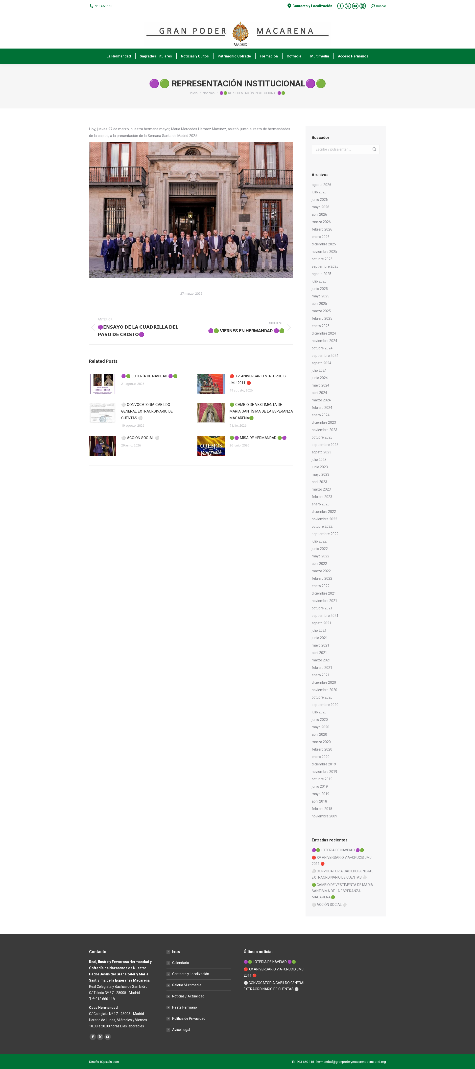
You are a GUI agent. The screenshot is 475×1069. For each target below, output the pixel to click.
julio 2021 (319, 630)
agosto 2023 (321, 452)
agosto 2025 (321, 274)
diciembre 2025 (324, 244)
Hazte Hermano (184, 1007)
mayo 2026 (320, 207)
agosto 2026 (321, 185)
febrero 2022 (322, 578)
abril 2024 (319, 393)
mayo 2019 (320, 794)
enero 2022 (321, 586)
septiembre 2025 (325, 266)
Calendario (180, 963)
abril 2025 (319, 304)
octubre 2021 (322, 608)
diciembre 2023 (324, 422)
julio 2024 (319, 370)
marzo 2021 (321, 660)
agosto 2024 (321, 363)
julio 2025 (319, 281)
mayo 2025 (320, 296)
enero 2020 (321, 757)
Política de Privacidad (188, 1018)
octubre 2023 (322, 437)
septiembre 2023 (325, 445)
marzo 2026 (321, 222)
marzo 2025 (321, 311)
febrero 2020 (322, 749)
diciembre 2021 (324, 593)
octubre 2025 (322, 259)
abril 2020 (319, 734)
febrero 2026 (322, 229)
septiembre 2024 (325, 356)
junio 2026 (320, 200)
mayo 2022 (320, 556)
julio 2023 (319, 460)
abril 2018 (319, 801)
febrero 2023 (322, 497)
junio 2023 (320, 467)
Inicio (176, 952)
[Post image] (102, 384)
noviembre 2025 (324, 252)
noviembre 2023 (324, 430)
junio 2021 (320, 638)
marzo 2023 (321, 489)
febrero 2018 (322, 809)
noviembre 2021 (324, 601)
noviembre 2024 (324, 341)
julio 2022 (319, 541)
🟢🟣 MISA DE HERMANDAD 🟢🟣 (258, 438)
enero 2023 (321, 504)
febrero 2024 (322, 408)
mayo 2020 (320, 727)
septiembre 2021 (325, 616)
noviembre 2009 (324, 816)
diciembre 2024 (324, 333)
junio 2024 (320, 378)
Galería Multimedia (186, 985)
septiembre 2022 (325, 534)
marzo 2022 (321, 571)
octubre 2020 (322, 697)
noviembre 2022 (324, 519)
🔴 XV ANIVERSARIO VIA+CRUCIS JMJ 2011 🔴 (258, 379)
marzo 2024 (321, 400)
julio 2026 (319, 192)
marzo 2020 (321, 742)
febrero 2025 (322, 318)
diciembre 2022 (324, 512)
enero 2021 (321, 675)
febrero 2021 (322, 668)
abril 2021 (319, 653)
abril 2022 (319, 564)
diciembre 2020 (324, 682)
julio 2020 (319, 712)
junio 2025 (320, 289)
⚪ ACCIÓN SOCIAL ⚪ (140, 438)
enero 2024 (321, 415)
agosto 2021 (321, 623)
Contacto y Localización (190, 974)
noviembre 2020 (324, 690)
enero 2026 (321, 237)
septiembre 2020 (325, 705)
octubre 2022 (322, 526)
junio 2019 (320, 786)
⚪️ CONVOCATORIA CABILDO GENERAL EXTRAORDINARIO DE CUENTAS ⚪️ (147, 411)
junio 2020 (320, 720)
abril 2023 (319, 482)
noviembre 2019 (324, 772)
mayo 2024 (320, 385)
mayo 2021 (320, 645)
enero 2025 (321, 326)
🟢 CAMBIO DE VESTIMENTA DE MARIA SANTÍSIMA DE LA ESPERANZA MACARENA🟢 (261, 411)
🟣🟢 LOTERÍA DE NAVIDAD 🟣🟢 (149, 376)
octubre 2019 (322, 779)
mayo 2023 (320, 474)
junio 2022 (320, 549)
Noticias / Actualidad (188, 996)
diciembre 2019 (324, 764)
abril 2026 (319, 214)
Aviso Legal (181, 1030)
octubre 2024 (322, 348)
